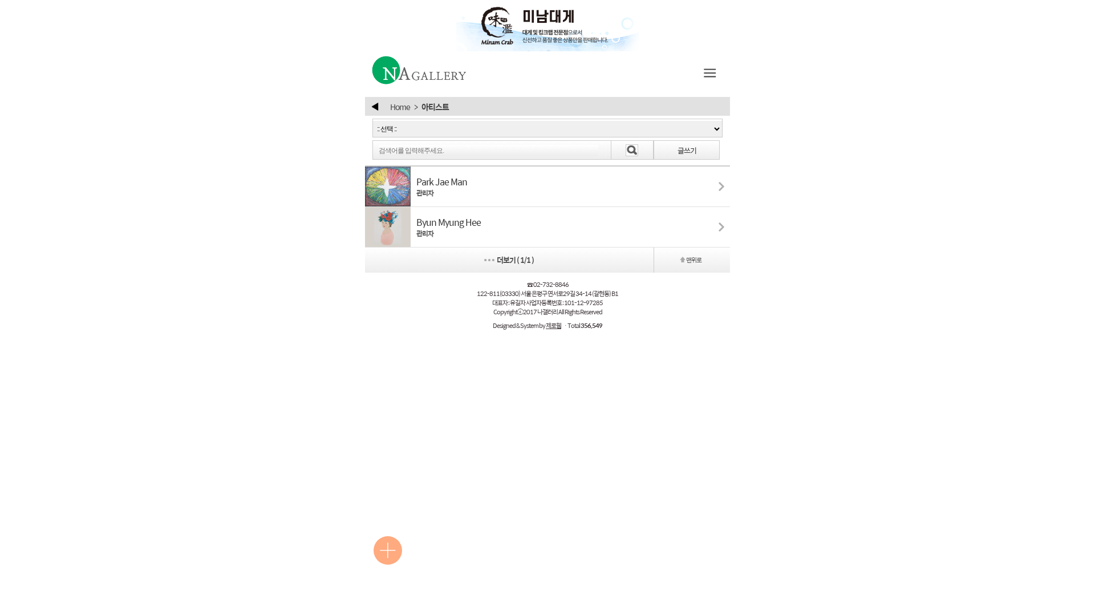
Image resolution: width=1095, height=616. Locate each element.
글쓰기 (687, 150)
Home (400, 107)
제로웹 (553, 325)
